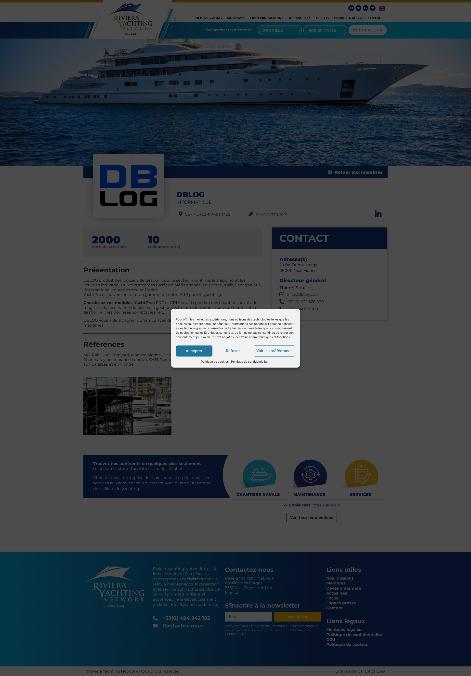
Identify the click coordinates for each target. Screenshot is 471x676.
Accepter (194, 350)
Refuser (233, 350)
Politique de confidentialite (249, 361)
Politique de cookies (215, 361)
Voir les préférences (274, 350)
